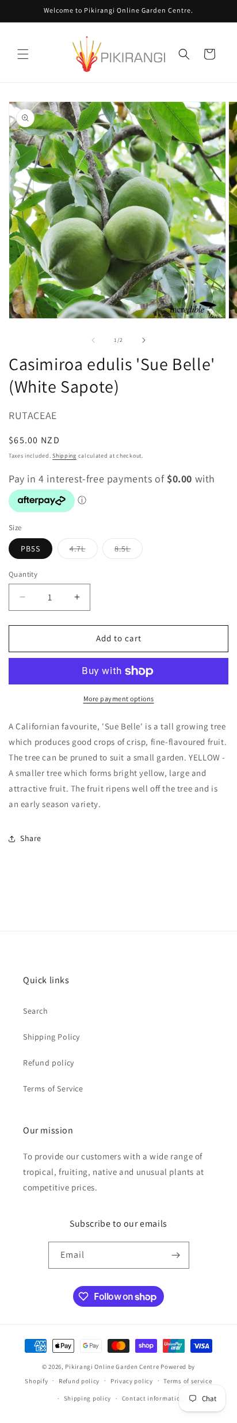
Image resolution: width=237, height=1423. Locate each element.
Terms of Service (53, 1088)
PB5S (30, 548)
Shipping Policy (51, 1037)
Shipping (64, 455)
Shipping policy (88, 1398)
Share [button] (30, 838)
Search (35, 1011)
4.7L (84, 551)
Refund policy (48, 1062)
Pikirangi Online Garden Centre (112, 1367)
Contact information (153, 1398)
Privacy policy (131, 1381)
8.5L (128, 551)
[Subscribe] (176, 1255)
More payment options (118, 698)
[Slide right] (143, 340)
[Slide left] (93, 340)
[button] (23, 54)
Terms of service (187, 1381)
